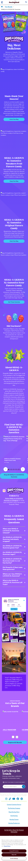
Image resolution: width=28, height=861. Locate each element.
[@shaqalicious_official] (5, 601)
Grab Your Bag (14, 241)
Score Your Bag (14, 119)
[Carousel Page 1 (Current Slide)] (8, 469)
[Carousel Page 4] (13, 469)
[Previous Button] (6, 469)
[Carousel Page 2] (10, 469)
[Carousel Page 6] (16, 469)
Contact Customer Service (14, 804)
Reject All (14, 854)
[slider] (14, 454)
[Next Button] (23, 469)
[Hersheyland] (2, 7)
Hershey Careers (14, 819)
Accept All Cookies (14, 851)
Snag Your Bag (14, 181)
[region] (14, 848)
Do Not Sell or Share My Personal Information (14, 831)
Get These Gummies (14, 302)
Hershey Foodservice (14, 823)
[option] (14, 450)
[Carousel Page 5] (15, 469)
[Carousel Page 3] (11, 469)
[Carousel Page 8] (20, 469)
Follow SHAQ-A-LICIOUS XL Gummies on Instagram (13, 499)
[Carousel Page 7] (18, 469)
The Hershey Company (14, 808)
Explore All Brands (15, 743)
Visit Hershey (14, 815)
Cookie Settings (14, 858)
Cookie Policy (7, 846)
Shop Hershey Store (14, 812)
